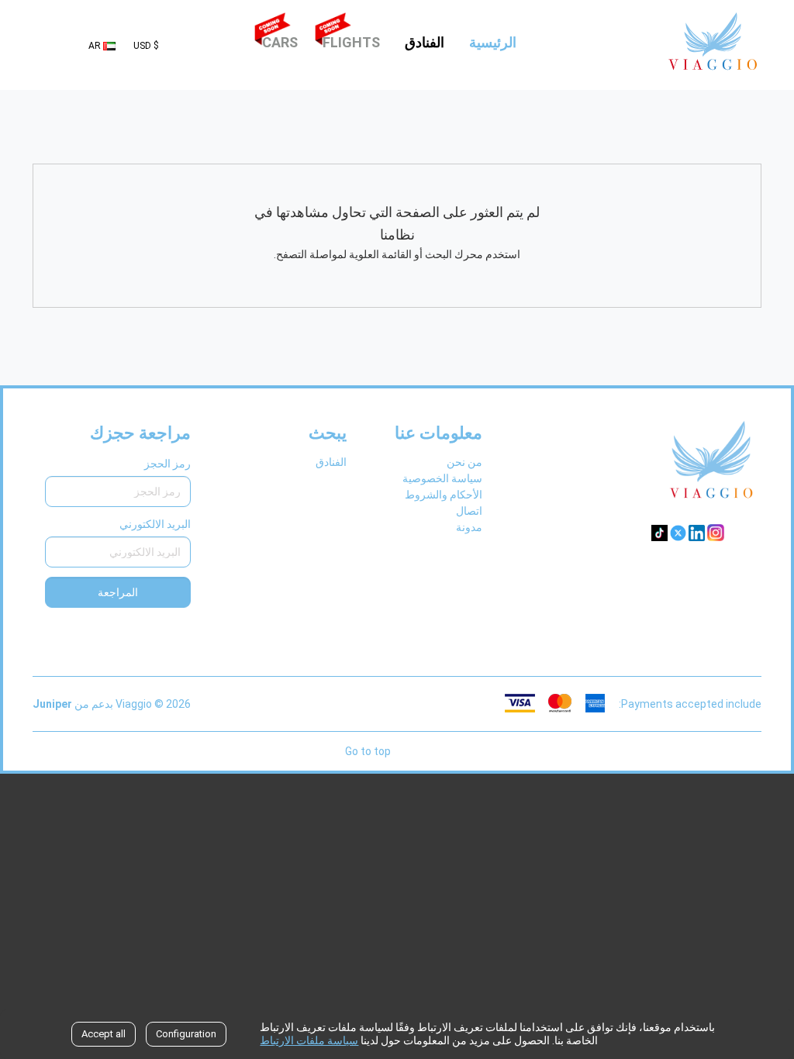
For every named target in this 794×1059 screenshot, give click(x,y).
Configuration (186, 1034)
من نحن (464, 462)
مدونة (469, 527)
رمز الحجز (167, 463)
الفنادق (424, 42)
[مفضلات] (185, 45)
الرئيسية (490, 41)
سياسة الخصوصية (442, 478)
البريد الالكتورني (155, 524)
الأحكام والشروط (443, 494)
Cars (280, 42)
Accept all (103, 1034)
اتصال (469, 511)
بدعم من (73, 704)
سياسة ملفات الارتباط (309, 1040)
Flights (351, 42)
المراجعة (118, 592)
